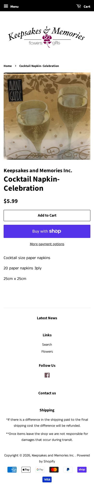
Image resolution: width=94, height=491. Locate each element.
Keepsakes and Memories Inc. (53, 455)
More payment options (47, 244)
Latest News (47, 318)
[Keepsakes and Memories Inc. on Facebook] (47, 376)
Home (8, 66)
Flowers (47, 351)
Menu (14, 6)
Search (47, 344)
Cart (86, 6)
